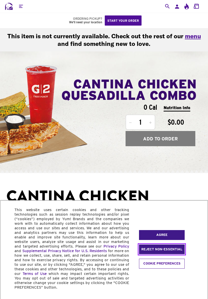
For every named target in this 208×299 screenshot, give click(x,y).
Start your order (123, 21)
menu (193, 36)
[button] (21, 6)
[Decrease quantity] (130, 122)
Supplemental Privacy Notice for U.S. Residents (64, 251)
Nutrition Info (177, 107)
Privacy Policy (116, 246)
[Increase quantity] (150, 122)
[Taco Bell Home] (9, 6)
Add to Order (160, 138)
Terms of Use (35, 273)
